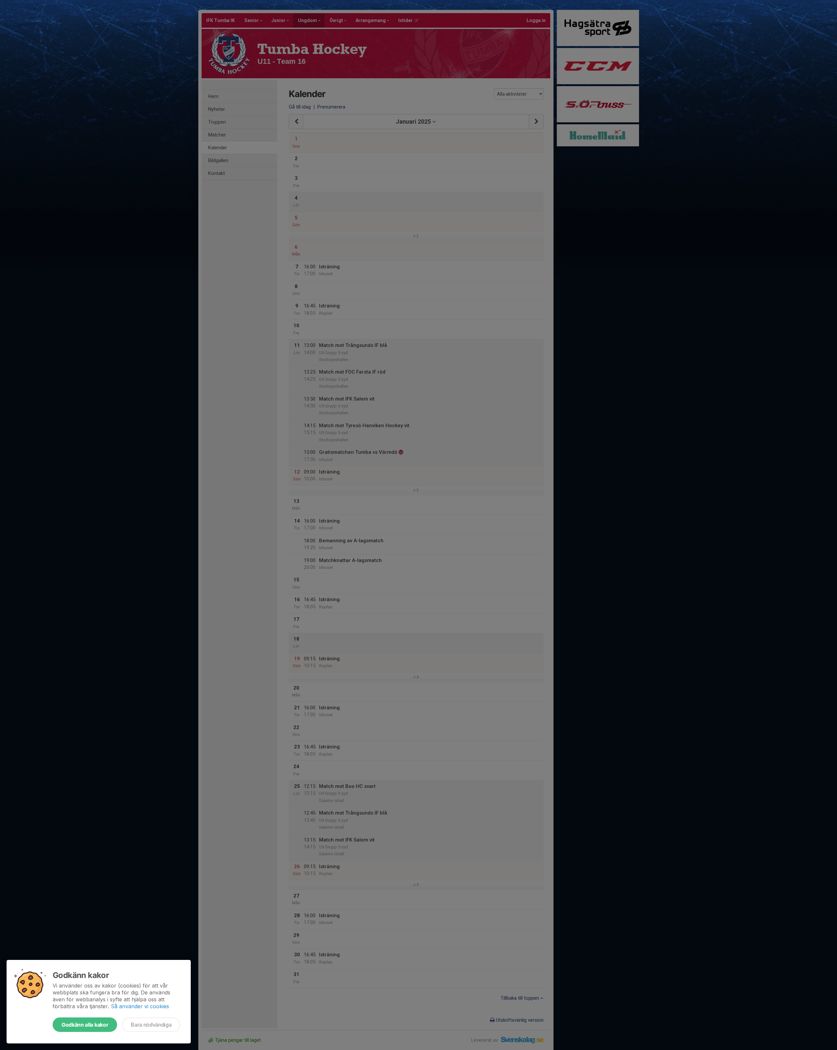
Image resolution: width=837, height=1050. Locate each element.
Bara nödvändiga (151, 1024)
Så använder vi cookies (140, 1006)
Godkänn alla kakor (85, 1024)
